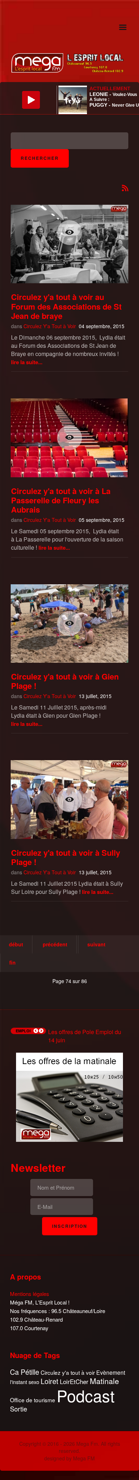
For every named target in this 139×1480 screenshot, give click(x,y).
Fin (12, 962)
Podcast (86, 1395)
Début (16, 944)
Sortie (18, 1409)
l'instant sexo (24, 1382)
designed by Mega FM (69, 1458)
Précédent (55, 944)
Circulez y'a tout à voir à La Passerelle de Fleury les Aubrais (60, 500)
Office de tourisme (32, 1400)
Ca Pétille (24, 1372)
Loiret (49, 1381)
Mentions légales (29, 1293)
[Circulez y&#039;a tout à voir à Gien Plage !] (69, 623)
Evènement (110, 1372)
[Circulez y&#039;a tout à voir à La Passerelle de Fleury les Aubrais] (69, 437)
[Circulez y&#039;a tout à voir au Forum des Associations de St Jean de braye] (69, 233)
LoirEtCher (74, 1381)
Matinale (104, 1381)
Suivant (96, 944)
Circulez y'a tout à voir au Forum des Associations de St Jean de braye (66, 306)
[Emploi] (69, 1096)
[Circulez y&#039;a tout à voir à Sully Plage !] (69, 799)
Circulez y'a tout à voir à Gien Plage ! (65, 681)
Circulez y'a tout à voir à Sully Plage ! (65, 857)
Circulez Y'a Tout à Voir (50, 326)
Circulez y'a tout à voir (68, 1372)
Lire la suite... (26, 362)
